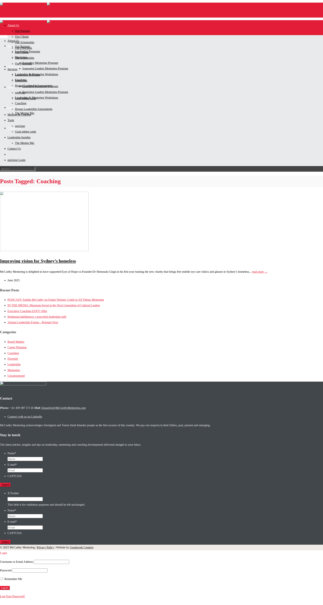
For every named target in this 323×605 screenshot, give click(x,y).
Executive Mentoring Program (40, 62)
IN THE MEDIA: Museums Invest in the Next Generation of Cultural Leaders (53, 305)
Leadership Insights (18, 137)
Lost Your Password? (12, 596)
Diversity (12, 358)
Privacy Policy (45, 547)
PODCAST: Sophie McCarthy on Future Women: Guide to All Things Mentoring (55, 299)
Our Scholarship (24, 42)
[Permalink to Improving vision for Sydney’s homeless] (44, 250)
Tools (10, 87)
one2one (20, 126)
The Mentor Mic (24, 143)
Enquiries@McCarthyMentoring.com (63, 407)
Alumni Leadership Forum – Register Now (32, 322)
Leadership (14, 364)
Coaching (20, 103)
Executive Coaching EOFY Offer (27, 311)
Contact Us (14, 128)
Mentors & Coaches (19, 114)
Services (12, 69)
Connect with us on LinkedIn (24, 416)
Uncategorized (16, 375)
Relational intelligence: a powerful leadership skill (36, 316)
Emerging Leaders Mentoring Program (45, 68)
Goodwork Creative (81, 547)
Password (5, 570)
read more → (259, 271)
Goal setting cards (25, 131)
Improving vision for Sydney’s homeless (38, 261)
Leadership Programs (27, 74)
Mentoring (21, 80)
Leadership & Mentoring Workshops (36, 97)
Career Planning (17, 347)
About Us (13, 40)
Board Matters (15, 341)
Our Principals (23, 63)
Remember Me (13, 579)
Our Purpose (22, 46)
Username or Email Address (16, 561)
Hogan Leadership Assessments (33, 109)
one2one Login (16, 160)
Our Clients (22, 36)
